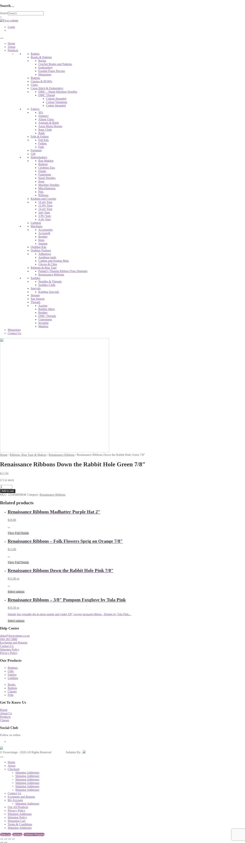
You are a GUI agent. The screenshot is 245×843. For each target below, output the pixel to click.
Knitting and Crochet (43, 198)
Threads (35, 302)
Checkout (13, 769)
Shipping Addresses (27, 772)
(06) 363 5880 (8, 639)
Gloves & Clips (47, 264)
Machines (36, 226)
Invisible (43, 323)
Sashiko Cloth (46, 285)
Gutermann (45, 319)
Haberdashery (39, 157)
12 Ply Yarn (45, 205)
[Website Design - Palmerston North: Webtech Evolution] (84, 752)
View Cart (5, 834)
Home (11, 43)
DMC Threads (47, 316)
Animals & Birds (48, 122)
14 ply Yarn (45, 209)
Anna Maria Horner (50, 126)
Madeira (43, 326)
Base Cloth (45, 129)
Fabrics (35, 109)
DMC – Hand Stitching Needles (57, 91)
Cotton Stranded (56, 105)
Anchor (42, 305)
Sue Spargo (38, 298)
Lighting (36, 222)
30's (40, 112)
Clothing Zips (46, 167)
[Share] (9, 838)
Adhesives (44, 254)
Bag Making (45, 160)
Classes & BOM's (41, 81)
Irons (41, 181)
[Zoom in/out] (1, 838)
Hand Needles (47, 178)
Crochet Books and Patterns (55, 64)
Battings (13, 667)
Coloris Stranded (56, 98)
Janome (42, 243)
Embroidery (45, 67)
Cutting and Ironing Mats (53, 260)
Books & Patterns (41, 57)
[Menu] (1, 38)
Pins (40, 191)
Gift (33, 153)
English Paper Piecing (51, 71)
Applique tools (47, 257)
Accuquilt (44, 233)
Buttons (35, 78)
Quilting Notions (41, 250)
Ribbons (43, 195)
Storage (35, 295)
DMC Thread (46, 95)
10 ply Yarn (45, 202)
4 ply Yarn (44, 219)
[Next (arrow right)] (5, 842)
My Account (15, 800)
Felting (42, 143)
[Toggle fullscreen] (5, 838)
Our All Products (18, 807)
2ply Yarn (44, 212)
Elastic (42, 171)
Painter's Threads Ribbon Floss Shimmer (62, 271)
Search (4, 13)
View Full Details (18, 533)
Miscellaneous (47, 188)
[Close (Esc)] (13, 838)
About (11, 46)
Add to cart (8, 491)
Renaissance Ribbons (51, 274)
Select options (16, 591)
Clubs (34, 84)
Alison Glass (46, 119)
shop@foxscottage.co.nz (15, 635)
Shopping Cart (16, 820)
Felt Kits (43, 140)
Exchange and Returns (13, 642)
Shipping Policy (9, 649)
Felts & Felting (40, 136)
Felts (41, 147)
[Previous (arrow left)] (1, 842)
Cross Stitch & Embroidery (47, 88)
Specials (36, 288)
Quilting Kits (38, 247)
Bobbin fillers (46, 309)
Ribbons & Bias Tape (44, 267)
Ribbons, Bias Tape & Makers (28, 454)
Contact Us (14, 333)
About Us (6, 713)
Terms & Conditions (20, 824)
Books (42, 60)
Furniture (36, 150)
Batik (41, 133)
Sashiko (35, 278)
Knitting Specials (48, 291)
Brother (42, 236)
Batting (35, 53)
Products (13, 50)
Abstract (43, 115)
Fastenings (44, 174)
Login (11, 27)
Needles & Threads (50, 281)
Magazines (44, 74)
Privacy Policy (9, 653)
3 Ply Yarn (44, 216)
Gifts (11, 671)
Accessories (45, 229)
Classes (12, 691)
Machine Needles (48, 185)
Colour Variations (56, 102)
